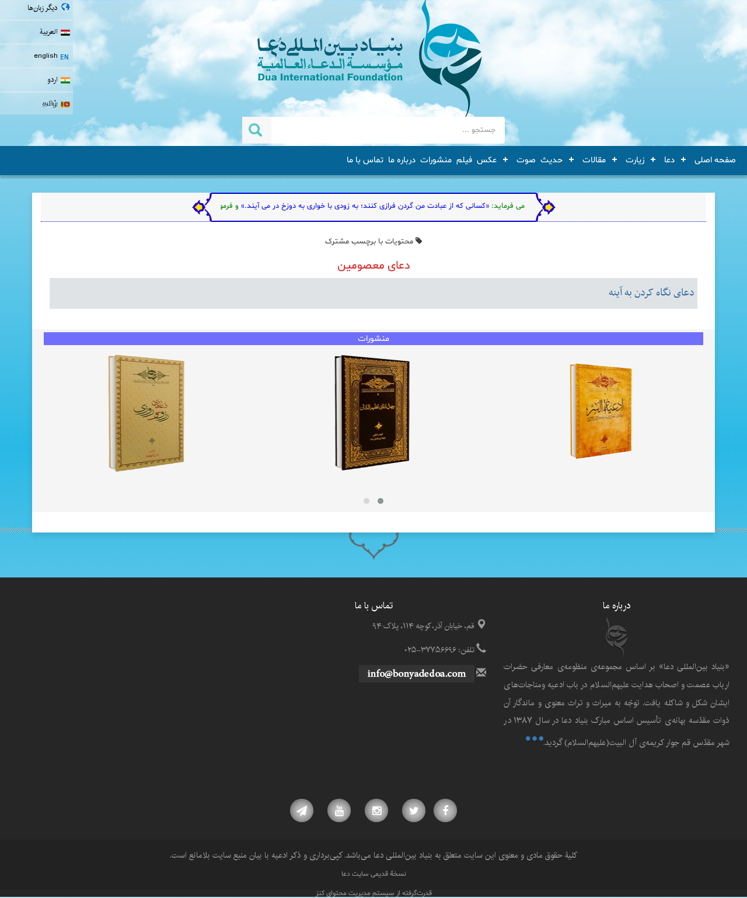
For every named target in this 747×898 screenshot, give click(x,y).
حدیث (551, 160)
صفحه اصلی (715, 160)
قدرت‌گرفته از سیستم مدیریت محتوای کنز (374, 893)
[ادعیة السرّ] (601, 413)
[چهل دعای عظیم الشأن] (371, 413)
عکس (487, 160)
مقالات (594, 160)
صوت (526, 160)
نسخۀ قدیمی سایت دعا (373, 874)
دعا (669, 160)
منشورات (436, 160)
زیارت (635, 160)
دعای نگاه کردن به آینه (651, 293)
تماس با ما (365, 160)
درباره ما (402, 160)
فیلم (464, 160)
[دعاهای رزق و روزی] (146, 413)
